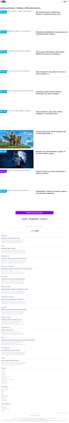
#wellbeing (8, 329)
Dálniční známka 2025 (20, 279)
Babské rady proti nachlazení (17, 340)
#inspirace (3, 329)
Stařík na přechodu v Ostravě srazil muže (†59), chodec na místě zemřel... (13, 260)
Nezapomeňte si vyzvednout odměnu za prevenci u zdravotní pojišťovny (13, 344)
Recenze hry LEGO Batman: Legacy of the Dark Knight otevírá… (50, 152)
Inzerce (43, 219)
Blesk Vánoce (4, 238)
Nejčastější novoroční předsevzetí (8, 268)
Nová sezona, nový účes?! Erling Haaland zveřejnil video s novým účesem (13, 362)
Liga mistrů (13, 248)
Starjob (2, 406)
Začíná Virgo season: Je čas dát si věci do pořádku (9, 331)
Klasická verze (30, 226)
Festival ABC (17, 350)
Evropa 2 (2, 411)
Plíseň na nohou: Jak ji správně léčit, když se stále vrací (10, 343)
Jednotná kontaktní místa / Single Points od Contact (28, 421)
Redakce (35, 415)
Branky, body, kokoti (10, 360)
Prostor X (3, 360)
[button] (67, 1)
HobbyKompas (3, 378)
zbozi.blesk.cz (3, 375)
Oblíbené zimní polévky (5, 309)
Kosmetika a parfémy (4, 395)
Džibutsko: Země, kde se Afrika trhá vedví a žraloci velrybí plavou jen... (13, 324)
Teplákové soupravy (4, 396)
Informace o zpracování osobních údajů (41, 420)
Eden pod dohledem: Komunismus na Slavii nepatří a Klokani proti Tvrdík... (13, 250)
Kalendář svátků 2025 (11, 238)
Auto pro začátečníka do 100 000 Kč (7, 379)
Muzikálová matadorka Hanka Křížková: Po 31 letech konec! (11, 364)
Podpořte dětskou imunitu (6, 340)
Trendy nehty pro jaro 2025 (12, 258)
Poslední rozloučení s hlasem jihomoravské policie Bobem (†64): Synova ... (13, 261)
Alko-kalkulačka (4, 279)
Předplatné (34, 219)
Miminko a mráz (18, 268)
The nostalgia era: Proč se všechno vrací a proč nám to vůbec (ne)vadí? (13, 334)
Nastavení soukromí (55, 420)
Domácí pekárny (14, 309)
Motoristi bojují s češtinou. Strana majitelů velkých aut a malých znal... (12, 242)
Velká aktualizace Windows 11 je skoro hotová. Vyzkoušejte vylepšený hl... (13, 292)
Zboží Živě (3, 371)
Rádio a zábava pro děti (5, 408)
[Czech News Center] (37, 230)
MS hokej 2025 (4, 248)
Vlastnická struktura (63, 420)
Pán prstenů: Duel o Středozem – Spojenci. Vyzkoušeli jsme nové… (49, 13)
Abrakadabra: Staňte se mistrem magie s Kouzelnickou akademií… (51, 192)
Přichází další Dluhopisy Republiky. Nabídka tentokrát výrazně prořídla (12, 302)
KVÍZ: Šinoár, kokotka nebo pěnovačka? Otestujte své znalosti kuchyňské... (13, 311)
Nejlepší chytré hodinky (6, 289)
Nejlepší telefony (14, 289)
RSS (38, 415)
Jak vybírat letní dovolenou (27, 268)
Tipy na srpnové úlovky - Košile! (6, 270)
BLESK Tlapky (4, 319)
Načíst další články (34, 213)
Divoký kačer (10, 319)
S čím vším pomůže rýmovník (29, 340)
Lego (2, 392)
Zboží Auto (3, 380)
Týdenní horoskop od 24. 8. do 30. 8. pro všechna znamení (11, 271)
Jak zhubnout (4, 258)
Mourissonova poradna (5, 350)
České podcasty (4, 407)
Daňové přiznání (4, 299)
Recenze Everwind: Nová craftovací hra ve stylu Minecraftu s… (51, 132)
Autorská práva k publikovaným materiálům (10, 420)
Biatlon (9, 248)
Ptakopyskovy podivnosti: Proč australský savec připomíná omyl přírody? (13, 354)
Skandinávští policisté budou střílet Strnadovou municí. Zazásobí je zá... (13, 301)
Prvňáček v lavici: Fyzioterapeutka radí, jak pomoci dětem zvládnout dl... (13, 273)
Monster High (3, 390)
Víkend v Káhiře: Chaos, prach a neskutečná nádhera (10, 322)
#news (12, 329)
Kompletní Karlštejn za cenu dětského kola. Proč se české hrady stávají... (13, 303)
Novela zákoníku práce (12, 299)
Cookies (50, 420)
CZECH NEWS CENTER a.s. (26, 418)
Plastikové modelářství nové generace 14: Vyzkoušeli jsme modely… (52, 33)
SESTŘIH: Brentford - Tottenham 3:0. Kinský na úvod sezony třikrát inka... (13, 363)
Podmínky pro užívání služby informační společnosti (26, 420)
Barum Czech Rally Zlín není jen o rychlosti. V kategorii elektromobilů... (12, 283)
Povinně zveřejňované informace (43, 421)
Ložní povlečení (4, 399)
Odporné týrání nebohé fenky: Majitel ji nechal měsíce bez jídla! (11, 241)
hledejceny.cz (3, 370)
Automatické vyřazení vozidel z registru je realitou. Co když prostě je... (12, 280)
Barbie (2, 391)
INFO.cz (18, 238)
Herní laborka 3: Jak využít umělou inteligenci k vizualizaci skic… (49, 113)
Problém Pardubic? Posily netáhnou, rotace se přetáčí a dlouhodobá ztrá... (13, 251)
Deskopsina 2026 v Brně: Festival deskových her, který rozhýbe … (48, 93)
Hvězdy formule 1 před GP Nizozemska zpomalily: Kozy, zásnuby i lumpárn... (14, 252)
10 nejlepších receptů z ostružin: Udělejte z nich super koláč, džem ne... (13, 312)
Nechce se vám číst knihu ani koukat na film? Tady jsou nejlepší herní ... (13, 353)
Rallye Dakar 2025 (12, 279)
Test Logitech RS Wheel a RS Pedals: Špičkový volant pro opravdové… (50, 53)
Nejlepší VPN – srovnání (23, 289)
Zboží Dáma (3, 374)
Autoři (25, 219)
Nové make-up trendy (22, 258)
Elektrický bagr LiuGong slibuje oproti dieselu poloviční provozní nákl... (12, 293)
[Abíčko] (3, 2)
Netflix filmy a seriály (18, 319)
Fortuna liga (16, 360)
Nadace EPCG (20, 299)
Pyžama (2, 394)
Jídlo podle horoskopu (22, 309)
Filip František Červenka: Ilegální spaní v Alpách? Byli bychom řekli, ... (12, 321)
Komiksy (13, 350)
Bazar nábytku (3, 400)
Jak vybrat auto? (4, 383)
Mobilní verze (40, 226)
